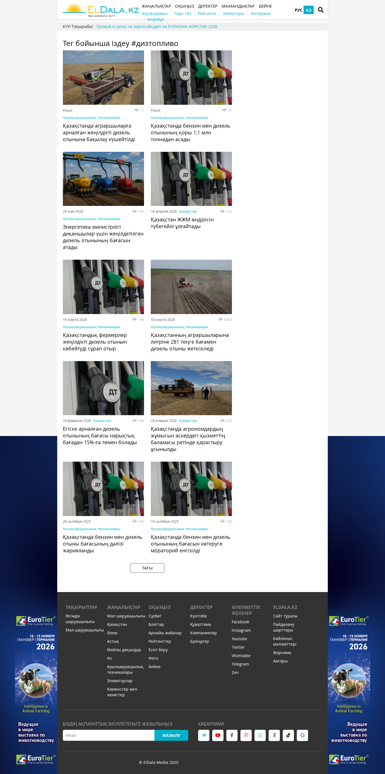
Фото (153, 658)
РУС (298, 10)
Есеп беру (158, 649)
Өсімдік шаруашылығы (80, 618)
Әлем (112, 632)
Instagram (241, 630)
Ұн (109, 658)
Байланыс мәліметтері (285, 641)
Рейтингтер (160, 641)
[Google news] (302, 735)
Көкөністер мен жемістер (122, 691)
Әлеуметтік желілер (246, 610)
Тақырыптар (81, 607)
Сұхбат (155, 616)
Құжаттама (200, 624)
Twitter (238, 647)
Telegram (240, 664)
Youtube (239, 638)
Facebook (240, 621)
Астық (113, 641)
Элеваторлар (119, 680)
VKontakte (241, 655)
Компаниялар (203, 632)
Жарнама (282, 652)
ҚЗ (308, 10)
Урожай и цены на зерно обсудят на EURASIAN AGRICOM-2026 (156, 26)
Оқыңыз (160, 607)
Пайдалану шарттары (283, 627)
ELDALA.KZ (285, 607)
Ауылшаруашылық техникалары (91, 117)
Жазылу (171, 735)
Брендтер (199, 641)
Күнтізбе (198, 616)
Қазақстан (188, 211)
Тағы (147, 568)
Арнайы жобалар (165, 632)
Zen (235, 672)
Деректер (201, 607)
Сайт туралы (285, 616)
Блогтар (156, 624)
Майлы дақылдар (124, 649)
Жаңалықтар (123, 607)
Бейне (155, 666)
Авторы (280, 661)
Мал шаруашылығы (85, 630)
